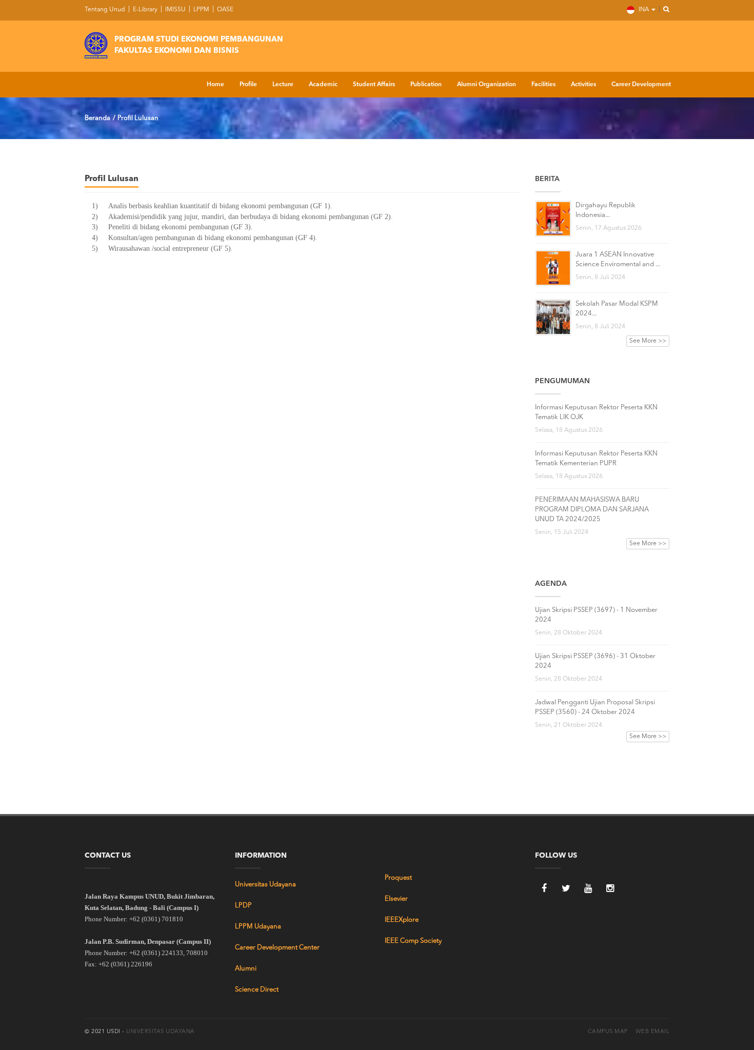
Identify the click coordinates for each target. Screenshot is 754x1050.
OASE (224, 10)
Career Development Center (277, 947)
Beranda (97, 118)
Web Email (653, 1032)
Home (215, 85)
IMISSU (175, 10)
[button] (663, 9)
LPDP (243, 905)
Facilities (543, 85)
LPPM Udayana (258, 926)
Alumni (245, 968)
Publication (426, 85)
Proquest (398, 878)
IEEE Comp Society (413, 941)
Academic (323, 85)
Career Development (641, 85)
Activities (583, 85)
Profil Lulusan (137, 118)
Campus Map (608, 1032)
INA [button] (643, 10)
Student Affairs (374, 85)
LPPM (200, 10)
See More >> (647, 341)
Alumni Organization (486, 85)
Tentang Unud (105, 10)
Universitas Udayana (265, 884)
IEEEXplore (402, 920)
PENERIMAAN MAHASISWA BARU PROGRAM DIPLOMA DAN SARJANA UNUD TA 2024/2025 (592, 510)
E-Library (144, 10)
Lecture (282, 85)
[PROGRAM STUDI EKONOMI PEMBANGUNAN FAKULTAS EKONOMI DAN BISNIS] (96, 43)
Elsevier (396, 899)
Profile (248, 85)
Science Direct (257, 989)
